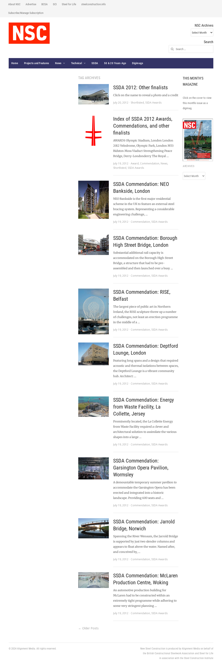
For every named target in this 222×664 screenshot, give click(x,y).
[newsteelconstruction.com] (29, 33)
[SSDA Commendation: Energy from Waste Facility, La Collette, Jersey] (93, 406)
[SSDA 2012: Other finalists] (93, 94)
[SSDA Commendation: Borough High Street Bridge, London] (93, 245)
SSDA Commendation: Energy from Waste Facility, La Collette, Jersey (143, 407)
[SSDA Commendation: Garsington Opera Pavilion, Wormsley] (93, 468)
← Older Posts (88, 628)
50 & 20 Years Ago (115, 63)
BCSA (44, 4)
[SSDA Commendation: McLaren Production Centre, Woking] (93, 580)
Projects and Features (36, 63)
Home (14, 63)
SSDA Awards (153, 102)
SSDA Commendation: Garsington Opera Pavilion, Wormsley (140, 468)
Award (135, 163)
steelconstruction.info (93, 4)
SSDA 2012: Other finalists (140, 87)
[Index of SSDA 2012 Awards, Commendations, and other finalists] (93, 130)
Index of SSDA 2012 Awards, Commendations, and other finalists (142, 126)
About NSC (14, 4)
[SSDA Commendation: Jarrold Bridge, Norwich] (93, 528)
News (58, 63)
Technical (76, 63)
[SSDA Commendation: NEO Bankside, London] (93, 200)
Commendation (149, 163)
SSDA (94, 63)
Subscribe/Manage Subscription (25, 13)
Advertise (31, 4)
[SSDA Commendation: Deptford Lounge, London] (93, 354)
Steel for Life (69, 4)
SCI (55, 4)
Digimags (137, 63)
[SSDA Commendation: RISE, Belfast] (93, 311)
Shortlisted (137, 102)
